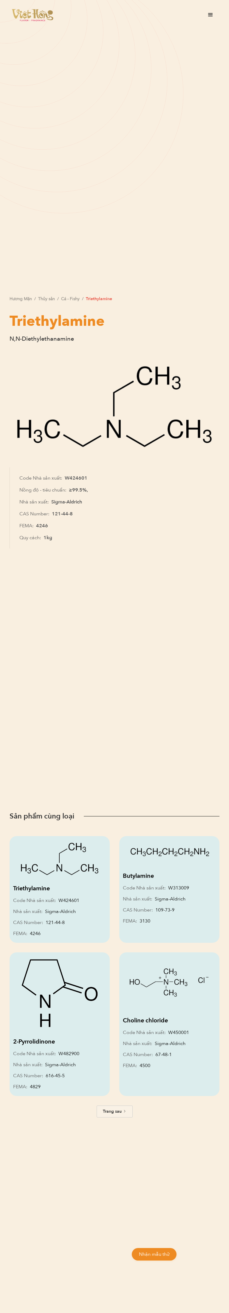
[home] (32, 15)
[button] (210, 15)
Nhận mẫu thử (154, 1254)
